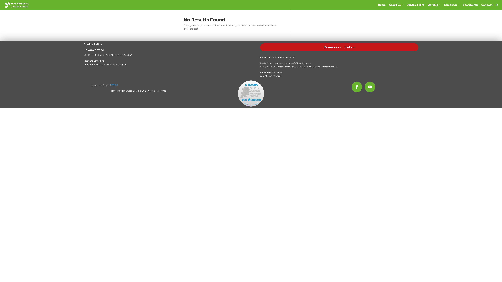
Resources (331, 46)
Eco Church (470, 5)
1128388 (114, 85)
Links (348, 46)
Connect (487, 5)
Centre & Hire (415, 5)
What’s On (450, 5)
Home (382, 5)
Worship (433, 5)
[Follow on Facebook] (357, 87)
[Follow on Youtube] (370, 87)
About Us (395, 5)
